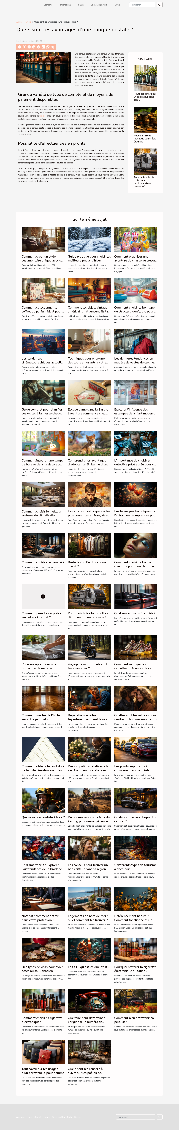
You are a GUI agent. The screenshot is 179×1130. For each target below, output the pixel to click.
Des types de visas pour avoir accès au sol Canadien (42, 969)
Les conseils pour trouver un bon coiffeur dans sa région (88, 867)
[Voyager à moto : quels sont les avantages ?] (89, 647)
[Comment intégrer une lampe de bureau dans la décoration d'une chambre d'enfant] (43, 443)
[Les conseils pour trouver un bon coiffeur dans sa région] (89, 847)
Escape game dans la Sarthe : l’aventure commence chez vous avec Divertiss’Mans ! (89, 413)
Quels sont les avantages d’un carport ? (135, 819)
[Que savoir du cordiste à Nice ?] (43, 800)
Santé (81, 4)
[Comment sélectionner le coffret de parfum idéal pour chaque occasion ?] (43, 290)
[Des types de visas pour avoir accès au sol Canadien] (43, 949)
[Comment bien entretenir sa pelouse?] (135, 1000)
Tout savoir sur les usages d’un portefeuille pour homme (43, 1071)
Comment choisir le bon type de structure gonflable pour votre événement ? (134, 311)
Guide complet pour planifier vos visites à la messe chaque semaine (42, 413)
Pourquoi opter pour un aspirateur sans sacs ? (145, 97)
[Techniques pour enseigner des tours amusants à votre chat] (89, 341)
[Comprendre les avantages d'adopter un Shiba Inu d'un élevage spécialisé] (89, 443)
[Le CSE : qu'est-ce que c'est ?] (89, 949)
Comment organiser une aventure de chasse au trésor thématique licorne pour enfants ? (134, 262)
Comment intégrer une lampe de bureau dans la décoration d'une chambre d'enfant (43, 464)
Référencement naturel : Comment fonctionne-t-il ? (133, 918)
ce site (43, 115)
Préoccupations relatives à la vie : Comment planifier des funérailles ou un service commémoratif (88, 772)
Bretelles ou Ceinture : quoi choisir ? (87, 564)
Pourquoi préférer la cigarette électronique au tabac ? (135, 969)
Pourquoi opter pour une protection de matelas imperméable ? (39, 668)
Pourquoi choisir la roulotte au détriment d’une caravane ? (144, 182)
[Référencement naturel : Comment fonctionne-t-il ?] (135, 898)
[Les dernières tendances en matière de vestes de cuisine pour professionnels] (135, 341)
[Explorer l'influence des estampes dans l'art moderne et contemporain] (135, 392)
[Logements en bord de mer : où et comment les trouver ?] (89, 898)
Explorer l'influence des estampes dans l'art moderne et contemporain (135, 413)
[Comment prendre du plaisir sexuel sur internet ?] (43, 596)
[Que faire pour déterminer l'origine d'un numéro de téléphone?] (89, 1000)
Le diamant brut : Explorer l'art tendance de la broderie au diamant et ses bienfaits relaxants (42, 871)
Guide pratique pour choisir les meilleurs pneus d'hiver (89, 258)
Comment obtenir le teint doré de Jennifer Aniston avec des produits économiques (43, 770)
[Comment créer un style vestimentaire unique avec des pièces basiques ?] (43, 239)
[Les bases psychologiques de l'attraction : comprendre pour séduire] (135, 494)
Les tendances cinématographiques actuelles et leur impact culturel (43, 362)
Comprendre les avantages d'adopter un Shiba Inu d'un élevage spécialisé (87, 464)
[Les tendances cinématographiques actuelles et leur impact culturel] (43, 341)
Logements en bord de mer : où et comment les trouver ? (88, 918)
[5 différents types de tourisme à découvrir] (135, 847)
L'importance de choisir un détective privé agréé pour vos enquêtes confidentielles (135, 464)
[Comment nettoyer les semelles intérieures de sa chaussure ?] (135, 647)
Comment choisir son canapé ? (43, 562)
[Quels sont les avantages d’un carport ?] (135, 800)
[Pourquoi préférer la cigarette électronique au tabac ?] (135, 949)
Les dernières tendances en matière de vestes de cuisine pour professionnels (134, 362)
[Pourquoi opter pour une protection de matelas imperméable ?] (43, 647)
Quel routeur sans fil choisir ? (134, 613)
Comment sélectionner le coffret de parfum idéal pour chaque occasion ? (42, 311)
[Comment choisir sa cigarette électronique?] (43, 1000)
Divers (117, 4)
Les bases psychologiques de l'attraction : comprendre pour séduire (135, 515)
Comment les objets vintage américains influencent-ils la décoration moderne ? (88, 311)
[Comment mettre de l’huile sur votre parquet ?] (43, 698)
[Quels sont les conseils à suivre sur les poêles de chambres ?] (89, 1051)
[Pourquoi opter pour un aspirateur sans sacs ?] (145, 77)
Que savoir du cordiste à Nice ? (43, 817)
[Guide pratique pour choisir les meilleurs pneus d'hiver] (89, 239)
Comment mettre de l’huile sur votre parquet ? (41, 717)
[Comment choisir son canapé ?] (43, 545)
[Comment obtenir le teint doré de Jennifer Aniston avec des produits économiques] (43, 749)
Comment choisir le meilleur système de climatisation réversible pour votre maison (42, 515)
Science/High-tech (99, 4)
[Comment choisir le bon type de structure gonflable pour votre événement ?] (135, 290)
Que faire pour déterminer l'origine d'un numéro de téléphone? (86, 1022)
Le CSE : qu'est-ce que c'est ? (88, 967)
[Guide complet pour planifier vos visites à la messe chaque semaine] (43, 392)
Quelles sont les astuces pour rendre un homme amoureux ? (135, 717)
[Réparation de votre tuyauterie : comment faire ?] (89, 698)
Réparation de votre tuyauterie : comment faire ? (87, 717)
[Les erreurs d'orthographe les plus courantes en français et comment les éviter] (89, 494)
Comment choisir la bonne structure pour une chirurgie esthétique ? (134, 566)
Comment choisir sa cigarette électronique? (42, 1020)
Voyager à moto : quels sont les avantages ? (87, 666)
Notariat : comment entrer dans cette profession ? (40, 918)
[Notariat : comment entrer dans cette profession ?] (43, 898)
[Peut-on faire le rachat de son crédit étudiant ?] (145, 119)
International (65, 4)
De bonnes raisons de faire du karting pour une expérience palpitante (89, 821)
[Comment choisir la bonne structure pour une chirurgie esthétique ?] (135, 545)
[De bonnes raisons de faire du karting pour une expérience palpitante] (89, 800)
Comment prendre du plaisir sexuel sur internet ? (41, 615)
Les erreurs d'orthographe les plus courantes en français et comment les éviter (89, 515)
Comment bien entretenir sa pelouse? (134, 1020)
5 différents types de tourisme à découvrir (135, 867)
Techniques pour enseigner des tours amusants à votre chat (87, 362)
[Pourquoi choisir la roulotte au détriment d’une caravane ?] (145, 161)
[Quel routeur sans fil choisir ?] (135, 596)
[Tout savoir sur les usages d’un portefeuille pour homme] (43, 1051)
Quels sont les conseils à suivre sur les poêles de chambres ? (85, 1073)
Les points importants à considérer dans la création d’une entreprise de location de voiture (134, 772)
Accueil (19, 21)
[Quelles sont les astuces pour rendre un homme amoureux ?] (135, 698)
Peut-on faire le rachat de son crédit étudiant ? (145, 138)
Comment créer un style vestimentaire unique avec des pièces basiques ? (43, 260)
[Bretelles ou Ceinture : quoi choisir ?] (89, 545)
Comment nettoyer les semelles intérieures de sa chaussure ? (132, 668)
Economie (48, 4)
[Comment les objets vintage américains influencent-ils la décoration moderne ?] (89, 290)
